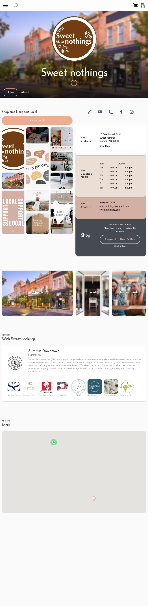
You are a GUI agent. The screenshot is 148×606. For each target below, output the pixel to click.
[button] (16, 5)
